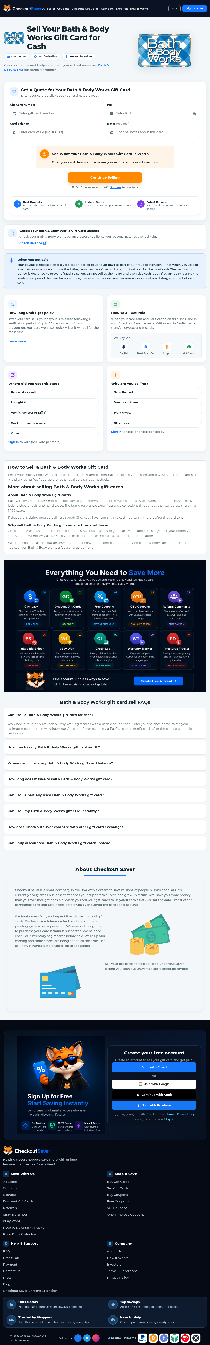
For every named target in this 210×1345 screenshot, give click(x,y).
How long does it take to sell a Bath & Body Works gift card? (60, 779)
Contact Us (12, 1271)
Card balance (19, 123)
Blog (6, 1284)
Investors (114, 1264)
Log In (174, 8)
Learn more (17, 341)
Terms (170, 1114)
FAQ (6, 1251)
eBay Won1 (11, 1221)
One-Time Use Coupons (125, 1214)
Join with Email (154, 1067)
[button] (194, 114)
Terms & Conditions (122, 1271)
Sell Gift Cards (118, 1188)
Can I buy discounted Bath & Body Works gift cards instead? (60, 843)
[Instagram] (96, 1338)
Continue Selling (105, 177)
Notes (118, 123)
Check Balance (30, 243)
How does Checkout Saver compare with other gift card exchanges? (66, 827)
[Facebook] (78, 1338)
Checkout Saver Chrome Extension (30, 1291)
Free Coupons (118, 1201)
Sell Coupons (117, 1208)
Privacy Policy (185, 1114)
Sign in (13, 442)
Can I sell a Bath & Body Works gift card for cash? (50, 715)
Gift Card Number (22, 104)
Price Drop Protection (20, 1234)
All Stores (49, 8)
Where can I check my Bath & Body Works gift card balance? (60, 763)
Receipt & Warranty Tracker (24, 1227)
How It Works (117, 1258)
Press (7, 1277)
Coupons (63, 8)
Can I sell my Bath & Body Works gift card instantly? (53, 811)
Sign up (115, 187)
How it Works (139, 8)
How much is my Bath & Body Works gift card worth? (54, 747)
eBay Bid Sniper (15, 1214)
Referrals (122, 8)
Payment (10, 1264)
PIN (109, 104)
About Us (114, 1251)
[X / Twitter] (87, 1338)
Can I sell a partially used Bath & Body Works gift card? (56, 795)
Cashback (107, 8)
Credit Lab (11, 1258)
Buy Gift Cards (118, 1182)
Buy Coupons (117, 1195)
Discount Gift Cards (85, 8)
